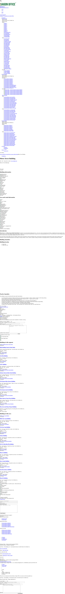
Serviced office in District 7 (8, 83)
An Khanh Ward (6, 45)
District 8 (5, 28)
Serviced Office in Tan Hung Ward (9, 106)
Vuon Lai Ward (6, 59)
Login (1, 14)
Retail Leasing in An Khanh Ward (9, 132)
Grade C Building (7, 72)
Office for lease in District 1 (6, 530)
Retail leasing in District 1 (8, 125)
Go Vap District (6, 33)
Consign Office (4, 539)
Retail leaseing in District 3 (8, 127)
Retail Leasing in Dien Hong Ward (9, 144)
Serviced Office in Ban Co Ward (9, 107)
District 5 (5, 26)
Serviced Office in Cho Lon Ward (9, 119)
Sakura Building (3, 435)
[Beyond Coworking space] (13, 94)
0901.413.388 (10, 555)
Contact (5, 149)
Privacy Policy (4, 565)
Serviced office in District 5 (8, 82)
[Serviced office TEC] (13, 91)
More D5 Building (4, 478)
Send (19, 333)
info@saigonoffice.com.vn (6, 553)
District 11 (5, 31)
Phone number (2, 584)
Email (1, 323)
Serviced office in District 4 (8, 81)
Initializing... (4, 156)
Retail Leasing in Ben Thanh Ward (9, 138)
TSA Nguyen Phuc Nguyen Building (7, 381)
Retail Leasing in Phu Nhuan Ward (9, 137)
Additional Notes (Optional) (4, 332)
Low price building (7, 73)
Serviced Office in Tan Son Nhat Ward (10, 103)
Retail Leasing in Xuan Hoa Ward (9, 134)
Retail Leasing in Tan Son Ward (9, 145)
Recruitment (6, 148)
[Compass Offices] (13, 93)
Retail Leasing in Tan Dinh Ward (9, 141)
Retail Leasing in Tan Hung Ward (9, 142)
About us (3, 146)
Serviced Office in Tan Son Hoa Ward (10, 102)
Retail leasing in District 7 (8, 128)
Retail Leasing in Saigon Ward (9, 133)
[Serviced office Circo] (13, 89)
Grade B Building (7, 71)
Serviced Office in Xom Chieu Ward (10, 117)
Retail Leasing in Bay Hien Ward (9, 140)
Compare (3, 538)
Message (1, 592)
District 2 (5, 24)
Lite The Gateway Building (5, 469)
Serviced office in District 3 (8, 80)
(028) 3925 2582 (5, 550)
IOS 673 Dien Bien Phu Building (7, 444)
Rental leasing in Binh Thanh (8, 130)
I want (1, 581)
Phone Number (2, 324)
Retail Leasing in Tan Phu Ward (9, 135)
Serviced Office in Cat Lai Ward (9, 112)
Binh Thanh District (7, 32)
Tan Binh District (7, 36)
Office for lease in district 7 (6, 532)
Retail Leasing (4, 120)
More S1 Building (3, 452)
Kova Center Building (4, 461)
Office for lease (4, 18)
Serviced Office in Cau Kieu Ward (9, 109)
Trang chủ (3, 17)
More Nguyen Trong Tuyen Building (7, 398)
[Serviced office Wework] (13, 90)
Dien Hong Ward (7, 65)
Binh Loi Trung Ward (7, 58)
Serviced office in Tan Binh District (9, 86)
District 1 (5, 23)
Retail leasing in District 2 (8, 126)
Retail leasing (4, 519)
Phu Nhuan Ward (7, 43)
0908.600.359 (5, 555)
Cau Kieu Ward (6, 52)
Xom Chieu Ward (7, 53)
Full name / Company (3, 582)
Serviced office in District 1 (8, 78)
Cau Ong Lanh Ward (7, 49)
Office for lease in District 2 (6, 531)
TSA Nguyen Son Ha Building (6, 389)
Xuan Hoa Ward (6, 38)
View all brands (4, 95)
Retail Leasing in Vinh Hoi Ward (9, 143)
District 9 (5, 29)
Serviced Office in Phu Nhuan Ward (10, 104)
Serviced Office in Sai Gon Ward (9, 97)
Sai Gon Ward (6, 39)
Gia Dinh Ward (6, 46)
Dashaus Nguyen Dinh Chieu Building (8, 372)
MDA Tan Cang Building (5, 418)
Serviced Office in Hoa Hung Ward (9, 111)
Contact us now (2, 499)
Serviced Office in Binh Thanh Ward (10, 116)
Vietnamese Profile (3, 561)
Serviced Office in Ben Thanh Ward (10, 105)
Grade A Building (7, 70)
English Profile (8, 561)
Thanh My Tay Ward (7, 41)
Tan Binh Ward (6, 55)
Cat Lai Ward (6, 60)
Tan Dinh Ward (6, 40)
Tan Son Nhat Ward (7, 51)
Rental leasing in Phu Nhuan (8, 129)
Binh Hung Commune (7, 68)
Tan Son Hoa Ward (7, 42)
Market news (6, 150)
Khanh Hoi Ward (7, 61)
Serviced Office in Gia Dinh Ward (9, 110)
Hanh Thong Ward (7, 67)
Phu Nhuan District (7, 34)
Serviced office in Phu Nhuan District (10, 85)
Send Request (20, 593)
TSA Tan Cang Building (5, 427)
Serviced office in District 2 (8, 79)
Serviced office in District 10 (8, 84)
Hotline (1, 316)
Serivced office (4, 74)
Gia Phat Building (4, 355)
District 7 (5, 27)
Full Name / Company (3, 322)
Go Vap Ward (6, 64)
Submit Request (2, 513)
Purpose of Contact (3, 321)
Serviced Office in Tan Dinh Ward (9, 98)
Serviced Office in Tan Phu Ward (9, 101)
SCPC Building (3, 364)
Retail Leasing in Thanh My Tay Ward (10, 136)
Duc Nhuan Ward (7, 48)
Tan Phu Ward (6, 50)
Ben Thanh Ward (7, 44)
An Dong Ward (6, 63)
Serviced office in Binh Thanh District (8, 526)
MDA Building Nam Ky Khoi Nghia (7, 347)
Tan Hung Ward (6, 57)
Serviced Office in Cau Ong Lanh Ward (10, 113)
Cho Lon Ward (6, 62)
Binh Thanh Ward (7, 47)
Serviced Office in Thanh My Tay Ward (10, 99)
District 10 (5, 30)
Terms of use (4, 566)
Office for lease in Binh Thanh (13, 154)
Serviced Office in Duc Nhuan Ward (10, 115)
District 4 (5, 25)
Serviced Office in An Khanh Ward (9, 100)
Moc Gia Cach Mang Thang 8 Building (8, 406)
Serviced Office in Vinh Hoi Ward (9, 114)
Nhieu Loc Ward (6, 54)
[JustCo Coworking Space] (13, 92)
